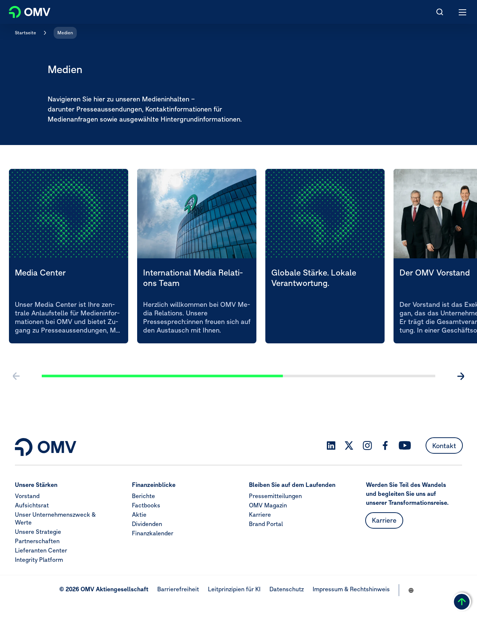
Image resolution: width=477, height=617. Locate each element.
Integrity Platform (39, 559)
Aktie (139, 514)
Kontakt (444, 445)
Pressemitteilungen (275, 496)
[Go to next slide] (460, 376)
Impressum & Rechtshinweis (351, 589)
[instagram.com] (367, 445)
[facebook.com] (385, 445)
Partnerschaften (37, 541)
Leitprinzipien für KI (234, 589)
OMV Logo (23, 10)
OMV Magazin (268, 505)
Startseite (25, 32)
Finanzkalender (152, 533)
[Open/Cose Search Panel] (440, 12)
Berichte (143, 496)
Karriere (260, 514)
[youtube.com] (405, 445)
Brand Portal (266, 524)
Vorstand (27, 496)
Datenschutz (286, 589)
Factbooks (146, 505)
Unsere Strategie (38, 531)
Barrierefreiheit (178, 589)
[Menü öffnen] (463, 12)
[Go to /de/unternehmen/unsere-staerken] (411, 590)
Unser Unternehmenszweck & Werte (55, 518)
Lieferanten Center (41, 550)
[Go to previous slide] (16, 376)
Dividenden (147, 524)
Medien (65, 32)
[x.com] (349, 445)
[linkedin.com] (331, 445)
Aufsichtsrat (32, 505)
